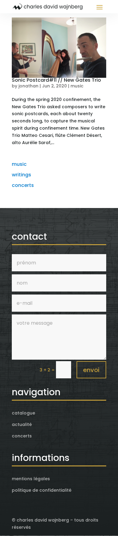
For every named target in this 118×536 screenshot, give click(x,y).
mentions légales (31, 479)
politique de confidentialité (41, 490)
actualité (22, 424)
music (77, 86)
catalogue (23, 413)
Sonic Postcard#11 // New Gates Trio (56, 80)
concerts (23, 185)
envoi (91, 370)
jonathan (28, 86)
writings (21, 174)
